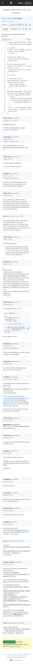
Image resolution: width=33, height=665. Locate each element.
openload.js (17, 18)
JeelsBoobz (7, 479)
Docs (8, 656)
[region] (16, 78)
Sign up (28, 3)
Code (6, 29)
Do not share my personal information (16, 657)
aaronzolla (6, 493)
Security (15, 654)
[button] (26, 24)
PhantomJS (12, 124)
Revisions (16, 29)
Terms (4, 654)
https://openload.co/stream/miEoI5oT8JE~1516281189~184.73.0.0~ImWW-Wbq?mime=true (16, 400)
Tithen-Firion (6, 18)
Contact (14, 656)
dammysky (6, 262)
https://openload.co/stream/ (19, 530)
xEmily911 (6, 173)
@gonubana (7, 424)
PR (19, 166)
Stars (28, 29)
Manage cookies (21, 656)
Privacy (10, 654)
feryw (5, 541)
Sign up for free (9, 642)
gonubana (6, 377)
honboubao (7, 137)
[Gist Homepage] (11, 3)
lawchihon (6, 451)
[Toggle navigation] (2, 3)
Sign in (20, 3)
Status (20, 654)
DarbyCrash (7, 343)
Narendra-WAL (8, 508)
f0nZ (4, 216)
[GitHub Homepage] (11, 660)
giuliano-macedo (8, 562)
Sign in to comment (14, 646)
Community (27, 654)
